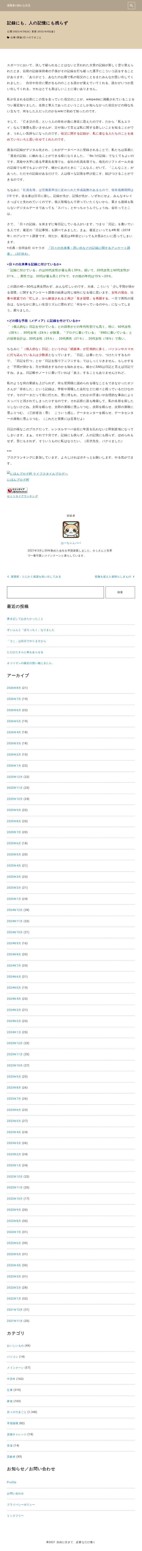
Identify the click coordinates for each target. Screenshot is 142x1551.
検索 (120, 592)
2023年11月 (15, 1054)
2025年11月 (15, 787)
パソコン (12, 1356)
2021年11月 (15, 1321)
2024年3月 (14, 1010)
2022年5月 (14, 1254)
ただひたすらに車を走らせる (25, 652)
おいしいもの (15, 1345)
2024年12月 (15, 910)
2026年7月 (14, 699)
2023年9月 (14, 1076)
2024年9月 (14, 943)
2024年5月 (14, 987)
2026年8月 (14, 687)
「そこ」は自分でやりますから (26, 641)
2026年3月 (14, 743)
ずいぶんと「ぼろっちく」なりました (31, 630)
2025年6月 (14, 843)
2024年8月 (14, 954)
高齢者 (11, 1456)
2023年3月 (14, 1143)
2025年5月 (14, 854)
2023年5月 (14, 1121)
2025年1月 (14, 899)
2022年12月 (15, 1176)
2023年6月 (14, 1110)
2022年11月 (15, 1187)
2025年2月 (14, 887)
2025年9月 (14, 810)
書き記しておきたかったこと (25, 618)
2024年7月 (14, 965)
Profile (11, 1482)
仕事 (13, 37)
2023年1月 (14, 1165)
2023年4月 (14, 1132)
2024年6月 (14, 976)
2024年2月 (14, 1021)
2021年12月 (15, 1309)
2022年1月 (14, 1298)
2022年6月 (14, 1243)
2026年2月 (14, 754)
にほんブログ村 (18, 479)
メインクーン (15, 1367)
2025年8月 (14, 821)
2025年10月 (15, 799)
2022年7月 (14, 1232)
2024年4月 (14, 998)
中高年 (11, 1378)
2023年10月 (15, 1065)
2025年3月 (14, 876)
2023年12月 (15, 1043)
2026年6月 (14, 710)
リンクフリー (15, 1515)
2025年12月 (15, 776)
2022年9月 (14, 1209)
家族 (19, 37)
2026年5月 (14, 721)
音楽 (10, 1445)
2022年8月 (14, 1221)
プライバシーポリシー (21, 1504)
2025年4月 (14, 865)
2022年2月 (14, 1287)
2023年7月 (14, 1098)
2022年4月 (14, 1265)
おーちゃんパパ (71, 543)
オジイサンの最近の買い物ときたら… (30, 663)
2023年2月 (14, 1154)
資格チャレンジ (17, 1434)
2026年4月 (14, 732)
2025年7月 (14, 832)
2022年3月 (14, 1276)
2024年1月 (14, 1032)
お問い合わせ (15, 1493)
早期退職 (12, 1423)
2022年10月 (15, 1198)
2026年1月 (14, 765)
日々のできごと (32, 37)
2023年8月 (14, 1087)
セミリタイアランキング (22, 496)
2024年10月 (15, 932)
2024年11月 (15, 921)
